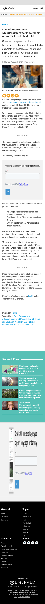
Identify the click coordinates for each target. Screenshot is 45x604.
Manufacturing (27, 523)
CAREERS (17, 590)
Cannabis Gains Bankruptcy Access (21, 14)
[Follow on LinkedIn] (28, 542)
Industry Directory (7, 555)
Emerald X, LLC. (19, 587)
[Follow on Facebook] (24, 542)
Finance (25, 532)
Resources (4, 517)
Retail (24, 520)
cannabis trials (26, 324)
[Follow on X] (32, 542)
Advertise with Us (6, 546)
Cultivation (26, 526)
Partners (3, 562)
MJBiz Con (4, 552)
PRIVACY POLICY (24, 597)
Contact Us (4, 568)
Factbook (4, 558)
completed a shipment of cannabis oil (24, 102)
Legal (24, 535)
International (26, 517)
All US (24, 514)
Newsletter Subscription (9, 549)
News (5, 24)
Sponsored (4, 520)
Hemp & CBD (26, 529)
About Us (4, 543)
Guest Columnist (6, 565)
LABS (30, 296)
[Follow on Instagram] (36, 542)
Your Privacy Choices (22, 595)
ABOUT (10, 590)
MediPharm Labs (23, 319)
